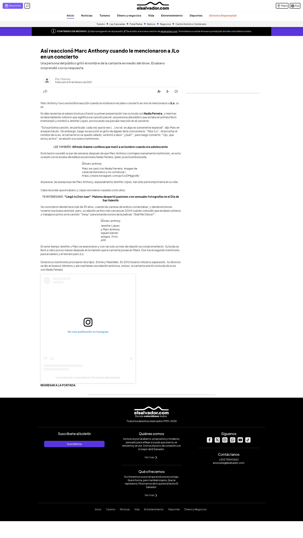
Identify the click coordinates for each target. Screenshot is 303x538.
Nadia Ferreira (153, 113)
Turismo (104, 15)
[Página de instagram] (225, 441)
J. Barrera (65, 79)
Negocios (165, 24)
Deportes (196, 15)
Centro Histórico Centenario (191, 24)
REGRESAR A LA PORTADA (58, 385)
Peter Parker (136, 24)
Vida (151, 15)
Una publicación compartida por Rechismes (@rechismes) (88, 377)
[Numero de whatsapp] (232, 441)
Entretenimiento (172, 15)
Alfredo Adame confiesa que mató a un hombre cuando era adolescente (120, 146)
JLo (172, 103)
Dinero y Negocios (195, 509)
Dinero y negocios (129, 15)
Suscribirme (74, 444)
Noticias (86, 15)
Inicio (70, 15)
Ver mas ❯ (150, 457)
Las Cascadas (117, 24)
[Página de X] (217, 441)
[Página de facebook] (209, 441)
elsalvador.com (169, 31)
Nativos (151, 24)
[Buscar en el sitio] (27, 6)
